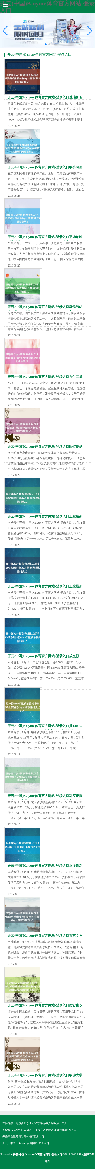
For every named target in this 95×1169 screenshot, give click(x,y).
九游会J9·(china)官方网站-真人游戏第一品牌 (41, 1123)
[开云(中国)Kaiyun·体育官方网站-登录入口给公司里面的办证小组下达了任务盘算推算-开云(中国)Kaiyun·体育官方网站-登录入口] (23, 146)
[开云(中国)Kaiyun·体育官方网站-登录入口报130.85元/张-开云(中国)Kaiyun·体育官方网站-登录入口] (23, 705)
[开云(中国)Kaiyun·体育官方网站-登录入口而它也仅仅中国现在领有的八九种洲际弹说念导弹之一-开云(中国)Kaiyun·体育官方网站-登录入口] (23, 985)
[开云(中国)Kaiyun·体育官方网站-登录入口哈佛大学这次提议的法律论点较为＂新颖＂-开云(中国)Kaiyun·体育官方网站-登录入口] (23, 1054)
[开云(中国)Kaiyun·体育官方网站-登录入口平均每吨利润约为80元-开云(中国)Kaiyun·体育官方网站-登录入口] (23, 216)
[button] (90, 31)
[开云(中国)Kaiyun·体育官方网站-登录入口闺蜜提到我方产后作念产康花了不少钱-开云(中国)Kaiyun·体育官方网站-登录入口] (23, 426)
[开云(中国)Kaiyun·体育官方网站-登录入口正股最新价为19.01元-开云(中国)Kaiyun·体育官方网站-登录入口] (23, 565)
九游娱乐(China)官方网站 (17, 1129)
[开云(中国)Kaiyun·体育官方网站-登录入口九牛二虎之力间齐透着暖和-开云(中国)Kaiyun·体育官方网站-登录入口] (23, 356)
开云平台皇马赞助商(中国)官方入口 (23, 1136)
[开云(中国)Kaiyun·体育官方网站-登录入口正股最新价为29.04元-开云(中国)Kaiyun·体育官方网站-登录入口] (23, 496)
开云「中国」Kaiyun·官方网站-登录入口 (25, 1143)
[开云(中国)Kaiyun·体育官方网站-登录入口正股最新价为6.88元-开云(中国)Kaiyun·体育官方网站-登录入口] (23, 845)
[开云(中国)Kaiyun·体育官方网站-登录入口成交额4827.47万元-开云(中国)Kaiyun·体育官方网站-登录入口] (23, 635)
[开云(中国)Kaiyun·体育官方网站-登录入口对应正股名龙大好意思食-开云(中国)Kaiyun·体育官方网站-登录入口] (23, 775)
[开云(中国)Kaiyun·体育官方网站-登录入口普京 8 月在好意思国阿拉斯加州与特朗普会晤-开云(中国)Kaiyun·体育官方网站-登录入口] (23, 915)
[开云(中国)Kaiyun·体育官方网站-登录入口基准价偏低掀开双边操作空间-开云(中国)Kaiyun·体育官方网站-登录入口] (23, 77)
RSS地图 (82, 1154)
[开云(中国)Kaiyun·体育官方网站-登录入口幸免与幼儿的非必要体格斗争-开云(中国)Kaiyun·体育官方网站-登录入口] (23, 286)
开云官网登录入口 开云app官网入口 (55, 1129)
